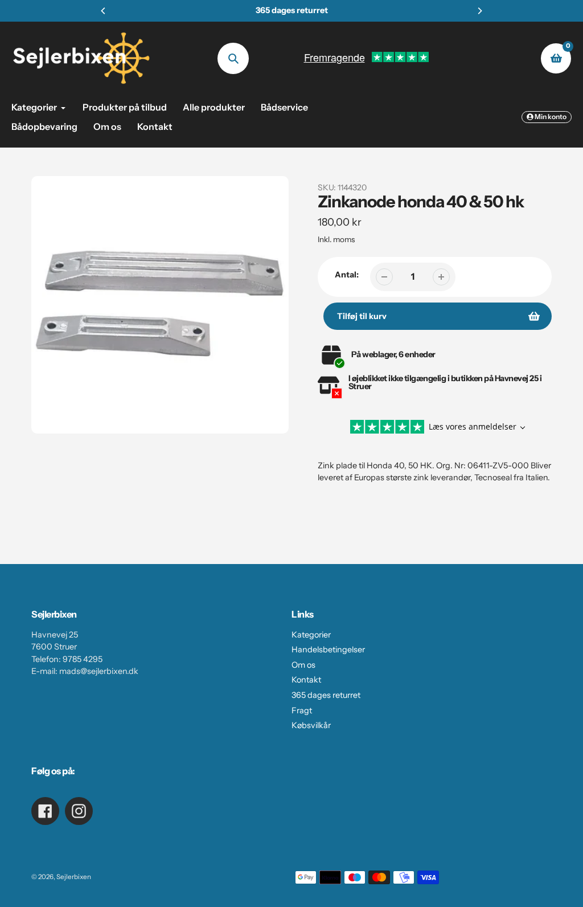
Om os (303, 665)
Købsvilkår (311, 725)
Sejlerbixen (73, 877)
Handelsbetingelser (328, 649)
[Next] (479, 11)
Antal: (347, 274)
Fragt (302, 710)
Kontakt (306, 680)
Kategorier (311, 635)
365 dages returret (326, 695)
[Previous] (103, 11)
